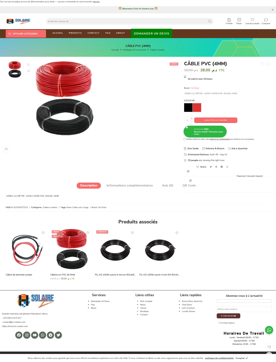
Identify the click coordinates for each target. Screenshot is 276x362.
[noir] (188, 107)
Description (88, 185)
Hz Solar (195, 88)
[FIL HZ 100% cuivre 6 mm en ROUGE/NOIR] (116, 250)
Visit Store (187, 304)
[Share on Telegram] (222, 166)
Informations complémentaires (130, 185)
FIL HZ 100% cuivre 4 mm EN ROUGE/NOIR (160, 274)
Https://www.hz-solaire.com (15, 326)
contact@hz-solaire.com (13, 322)
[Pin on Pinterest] (216, 166)
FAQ (108, 32)
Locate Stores (188, 311)
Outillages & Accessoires (134, 50)
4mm (69, 207)
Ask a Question (239, 148)
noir (80, 207)
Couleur (189, 100)
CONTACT (94, 32)
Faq (92, 304)
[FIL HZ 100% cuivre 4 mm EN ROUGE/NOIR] (160, 250)
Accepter (240, 358)
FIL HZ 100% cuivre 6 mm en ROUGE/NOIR (116, 274)
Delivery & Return (214, 148)
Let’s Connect (188, 308)
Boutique (144, 311)
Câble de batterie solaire (19, 274)
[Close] (272, 9)
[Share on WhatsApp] (227, 166)
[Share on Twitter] (211, 166)
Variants (57, 236)
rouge (85, 207)
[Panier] (239, 20)
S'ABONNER (227, 316)
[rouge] (197, 107)
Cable (75, 207)
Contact (144, 314)
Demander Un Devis (100, 301)
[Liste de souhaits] (28, 65)
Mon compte (146, 301)
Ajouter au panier (215, 120)
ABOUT (120, 32)
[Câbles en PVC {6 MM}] (14, 69)
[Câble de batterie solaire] (268, 64)
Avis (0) (167, 185)
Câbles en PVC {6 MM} (62, 274)
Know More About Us (192, 301)
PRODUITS (75, 32)
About (143, 308)
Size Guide (193, 148)
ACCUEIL (57, 32)
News (93, 308)
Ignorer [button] (96, 1)
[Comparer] (28, 71)
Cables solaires (157, 50)
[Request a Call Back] (269, 346)
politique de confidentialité (220, 139)
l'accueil (115, 50)
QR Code (189, 185)
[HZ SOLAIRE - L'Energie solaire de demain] (20, 21)
